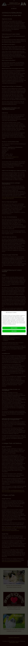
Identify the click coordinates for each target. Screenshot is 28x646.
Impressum (19, 333)
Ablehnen (14, 331)
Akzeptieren (14, 328)
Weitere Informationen (11, 333)
